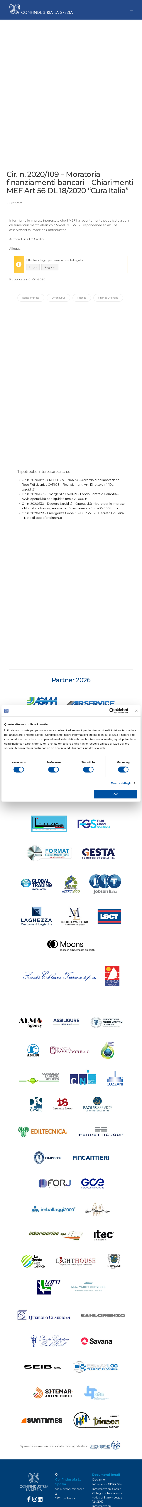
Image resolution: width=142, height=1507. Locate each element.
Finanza (81, 297)
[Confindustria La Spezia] (42, 10)
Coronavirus (58, 297)
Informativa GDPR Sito (107, 1484)
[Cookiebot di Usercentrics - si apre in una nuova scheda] (112, 711)
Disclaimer (99, 1479)
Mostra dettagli (121, 783)
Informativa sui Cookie (106, 1489)
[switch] (53, 770)
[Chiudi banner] (136, 711)
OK (116, 794)
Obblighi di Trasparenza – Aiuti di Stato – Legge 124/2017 (107, 1497)
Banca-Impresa (30, 297)
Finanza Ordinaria (108, 297)
